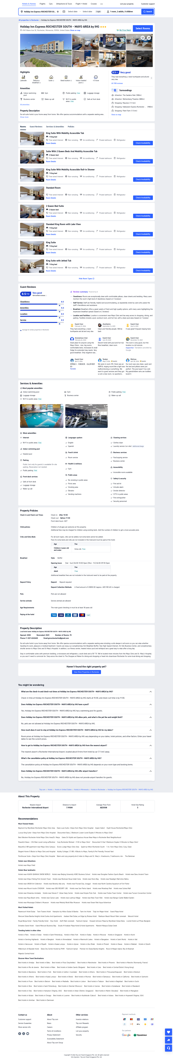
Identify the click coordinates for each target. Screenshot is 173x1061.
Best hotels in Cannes (92, 986)
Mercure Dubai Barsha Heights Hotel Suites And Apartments (40, 916)
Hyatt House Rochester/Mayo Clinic (119, 828)
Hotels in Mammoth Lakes (83, 939)
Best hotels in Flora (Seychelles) (64, 963)
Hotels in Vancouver (25, 944)
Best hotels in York (44, 972)
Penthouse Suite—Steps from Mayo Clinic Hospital (36, 856)
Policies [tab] (71, 127)
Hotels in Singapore (115, 935)
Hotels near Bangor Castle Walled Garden (119, 898)
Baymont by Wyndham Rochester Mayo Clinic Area (36, 828)
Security (79, 1035)
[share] (168, 1040)
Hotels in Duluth (144, 944)
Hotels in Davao (116, 944)
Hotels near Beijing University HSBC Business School (71, 874)
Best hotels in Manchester (86, 963)
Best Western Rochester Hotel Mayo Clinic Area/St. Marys (39, 837)
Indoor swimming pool (31, 392)
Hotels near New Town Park (92, 898)
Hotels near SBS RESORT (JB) (57, 888)
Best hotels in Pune (25, 981)
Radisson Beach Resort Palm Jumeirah (112, 916)
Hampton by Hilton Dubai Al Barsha (65, 912)
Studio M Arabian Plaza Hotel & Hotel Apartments (76, 926)
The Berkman (130, 856)
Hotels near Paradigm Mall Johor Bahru (115, 879)
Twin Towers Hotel (44, 912)
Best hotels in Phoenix (106, 963)
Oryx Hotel (54, 921)
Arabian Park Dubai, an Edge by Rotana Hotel (80, 916)
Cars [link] (50, 4)
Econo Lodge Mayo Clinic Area (68, 847)
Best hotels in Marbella (60, 981)
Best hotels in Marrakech (131, 986)
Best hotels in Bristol (65, 977)
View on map (116, 115)
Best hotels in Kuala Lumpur (46, 977)
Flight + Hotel (81, 4)
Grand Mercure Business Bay (46, 926)
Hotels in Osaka (85, 935)
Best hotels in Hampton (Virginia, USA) (48, 991)
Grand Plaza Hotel (116, 912)
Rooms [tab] (23, 127)
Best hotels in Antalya (26, 963)
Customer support (24, 1019)
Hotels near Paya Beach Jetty (28, 898)
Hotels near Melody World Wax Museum (65, 902)
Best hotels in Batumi (42, 981)
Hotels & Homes (29, 4)
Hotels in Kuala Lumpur (56, 944)
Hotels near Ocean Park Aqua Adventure (96, 902)
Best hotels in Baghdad (114, 981)
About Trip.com (52, 1019)
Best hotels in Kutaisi (25, 995)
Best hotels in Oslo (25, 991)
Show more (24, 117)
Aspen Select (100, 828)
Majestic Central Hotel (26, 954)
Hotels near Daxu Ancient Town (136, 874)
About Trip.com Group (55, 1043)
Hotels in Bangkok (47, 939)
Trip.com (42, 790)
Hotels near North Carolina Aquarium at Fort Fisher (111, 884)
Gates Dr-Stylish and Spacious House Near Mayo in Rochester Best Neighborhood (91, 837)
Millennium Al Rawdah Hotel (28, 949)
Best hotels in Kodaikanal (111, 986)
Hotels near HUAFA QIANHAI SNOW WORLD (34, 874)
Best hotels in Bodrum (132, 972)
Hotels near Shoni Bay (91, 879)
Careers (49, 1027)
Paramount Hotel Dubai (26, 912)
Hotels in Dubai (35, 935)
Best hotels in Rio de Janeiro (28, 967)
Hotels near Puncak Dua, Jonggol (79, 884)
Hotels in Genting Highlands (28, 939)
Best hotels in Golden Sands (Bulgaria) (71, 967)
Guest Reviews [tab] (36, 127)
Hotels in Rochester (98, 790)
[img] (46, 50)
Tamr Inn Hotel (85, 912)
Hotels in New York (71, 935)
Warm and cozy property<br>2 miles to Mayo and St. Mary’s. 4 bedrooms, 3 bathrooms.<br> (90, 856)
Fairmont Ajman (82, 921)
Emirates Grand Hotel (26, 926)
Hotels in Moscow (99, 935)
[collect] (168, 1032)
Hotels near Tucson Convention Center (137, 893)
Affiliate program (82, 1027)
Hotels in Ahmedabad (63, 939)
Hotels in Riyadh (40, 944)
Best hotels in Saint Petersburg (45, 986)
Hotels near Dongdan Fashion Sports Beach (108, 874)
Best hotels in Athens (87, 972)
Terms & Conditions (54, 1031)
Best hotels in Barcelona (27, 972)
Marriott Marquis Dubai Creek (106, 926)
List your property (82, 1031)
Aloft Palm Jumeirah (67, 921)
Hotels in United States (63, 790)
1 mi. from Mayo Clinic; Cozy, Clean (119, 847)
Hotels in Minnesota (81, 790)
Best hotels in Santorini (139, 977)
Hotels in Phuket (103, 944)
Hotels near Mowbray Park (102, 888)
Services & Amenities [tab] (55, 127)
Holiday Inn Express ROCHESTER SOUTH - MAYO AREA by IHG (59, 26)
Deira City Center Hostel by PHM (52, 949)
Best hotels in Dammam (45, 1000)
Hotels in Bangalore (101, 939)
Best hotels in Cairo (94, 967)
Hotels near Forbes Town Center (109, 893)
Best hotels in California (120, 977)
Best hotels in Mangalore (129, 991)
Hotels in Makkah (130, 944)
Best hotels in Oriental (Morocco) (70, 986)
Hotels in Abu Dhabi (87, 944)
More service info (24, 1027)
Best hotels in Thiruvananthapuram (109, 972)
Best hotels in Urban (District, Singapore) (79, 991)
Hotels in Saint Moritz (118, 939)
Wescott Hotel (133, 916)
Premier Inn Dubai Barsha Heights (92, 949)
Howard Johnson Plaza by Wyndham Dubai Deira (107, 921)
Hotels (50, 790)
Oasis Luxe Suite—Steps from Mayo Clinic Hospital (75, 828)
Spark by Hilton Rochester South (93, 847)
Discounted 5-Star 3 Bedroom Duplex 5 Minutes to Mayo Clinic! (115, 842)
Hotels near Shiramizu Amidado (29, 893)
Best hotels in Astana (105, 995)
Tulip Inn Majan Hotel (100, 912)
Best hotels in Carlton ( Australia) (65, 972)
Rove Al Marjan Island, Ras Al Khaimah (120, 949)
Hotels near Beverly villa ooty (54, 884)
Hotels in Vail (132, 939)
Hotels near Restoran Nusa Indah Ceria (67, 879)
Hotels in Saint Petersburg (52, 935)
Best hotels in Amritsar (26, 1000)
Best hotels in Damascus (101, 977)
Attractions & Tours (64, 4)
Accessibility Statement (55, 1039)
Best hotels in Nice (25, 986)
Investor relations (82, 1019)
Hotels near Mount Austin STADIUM (31, 888)
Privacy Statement (53, 1035)
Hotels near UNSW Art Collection (30, 884)
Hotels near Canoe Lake (50, 898)
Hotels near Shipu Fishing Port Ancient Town (34, 879)
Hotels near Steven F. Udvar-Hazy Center (58, 893)
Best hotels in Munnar (83, 977)
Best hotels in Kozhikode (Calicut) (83, 995)
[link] (126, 4)
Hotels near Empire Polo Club (85, 893)
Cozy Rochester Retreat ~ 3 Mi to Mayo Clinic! (73, 842)
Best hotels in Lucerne (61, 995)
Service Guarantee (24, 1023)
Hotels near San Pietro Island (80, 888)
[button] (102, 4)
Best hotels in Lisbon (78, 981)
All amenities (24, 105)
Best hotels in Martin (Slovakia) (106, 991)
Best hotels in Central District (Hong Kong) (118, 967)
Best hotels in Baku (43, 963)
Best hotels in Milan (48, 967)
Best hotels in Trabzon (96, 981)
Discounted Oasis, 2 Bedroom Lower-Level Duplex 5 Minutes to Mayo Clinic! (85, 833)
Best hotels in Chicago (43, 995)
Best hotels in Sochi (132, 981)
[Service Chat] (168, 1048)
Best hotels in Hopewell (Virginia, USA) (129, 995)
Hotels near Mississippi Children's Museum (33, 902)
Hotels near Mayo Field (26, 865)
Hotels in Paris (23, 935)
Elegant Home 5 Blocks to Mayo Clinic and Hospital (36, 851)
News (49, 1023)
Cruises (94, 4)
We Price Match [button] (125, 30)
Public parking (116, 392)
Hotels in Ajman (72, 944)
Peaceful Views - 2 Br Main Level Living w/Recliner (36, 842)
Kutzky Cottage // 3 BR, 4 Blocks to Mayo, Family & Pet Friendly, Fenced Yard (85, 851)
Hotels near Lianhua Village (70, 898)
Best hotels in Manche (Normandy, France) (132, 963)
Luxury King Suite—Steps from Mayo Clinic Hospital (37, 833)
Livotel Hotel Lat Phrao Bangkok (138, 921)
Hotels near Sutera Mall (122, 888)
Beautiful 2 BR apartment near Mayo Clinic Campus (36, 847)
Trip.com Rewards (82, 1023)
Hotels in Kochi (129, 935)
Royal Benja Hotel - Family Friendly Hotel (33, 921)
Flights (42, 4)
